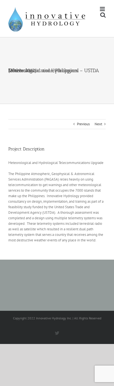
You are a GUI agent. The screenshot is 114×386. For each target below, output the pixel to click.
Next (98, 124)
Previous (83, 124)
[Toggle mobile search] (103, 15)
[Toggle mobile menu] (103, 9)
